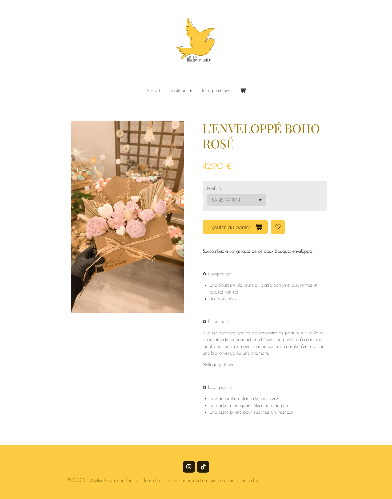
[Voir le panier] (243, 91)
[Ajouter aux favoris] (278, 227)
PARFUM (215, 188)
